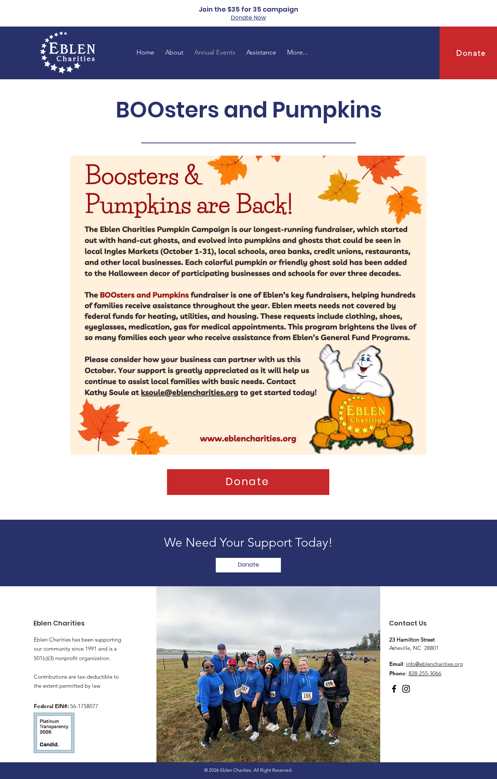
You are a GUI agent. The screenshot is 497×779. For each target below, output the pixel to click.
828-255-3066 (425, 673)
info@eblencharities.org (434, 663)
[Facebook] (394, 689)
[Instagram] (406, 689)
